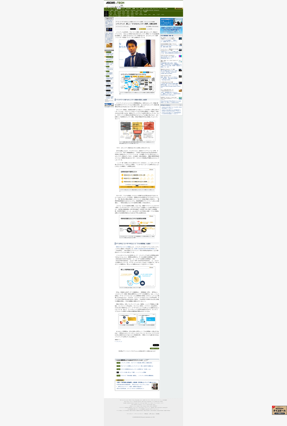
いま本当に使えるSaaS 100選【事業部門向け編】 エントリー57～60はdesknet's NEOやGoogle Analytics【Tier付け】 (171, 85)
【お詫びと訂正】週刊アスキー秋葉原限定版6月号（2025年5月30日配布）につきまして (171, 113)
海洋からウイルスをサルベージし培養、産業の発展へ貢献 (169, 46)
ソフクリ (162, 14)
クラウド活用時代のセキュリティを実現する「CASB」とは (136, 369)
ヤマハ (150, 14)
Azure (124, 14)
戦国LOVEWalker (167, 410)
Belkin (141, 13)
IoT (111, 8)
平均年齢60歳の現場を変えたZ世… (109, 93)
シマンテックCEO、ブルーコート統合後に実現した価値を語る (136, 362)
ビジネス (114, 8)
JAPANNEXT (119, 16)
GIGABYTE (123, 13)
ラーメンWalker (119, 410)
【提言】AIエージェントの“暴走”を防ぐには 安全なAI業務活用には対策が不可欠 (171, 52)
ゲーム (160, 8)
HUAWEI (132, 13)
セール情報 (165, 8)
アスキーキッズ (107, 10)
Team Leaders (141, 407)
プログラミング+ (139, 10)
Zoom (154, 14)
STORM (161, 401)
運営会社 (146, 413)
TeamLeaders (133, 10)
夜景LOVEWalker (147, 410)
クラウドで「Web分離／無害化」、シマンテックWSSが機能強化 (137, 375)
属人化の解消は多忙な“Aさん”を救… (110, 88)
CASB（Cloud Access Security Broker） (145, 248)
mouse (115, 11)
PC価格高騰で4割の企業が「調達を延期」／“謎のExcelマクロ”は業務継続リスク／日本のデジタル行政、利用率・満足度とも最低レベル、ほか (171, 65)
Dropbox (132, 14)
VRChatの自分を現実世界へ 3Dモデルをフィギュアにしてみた (133, 384)
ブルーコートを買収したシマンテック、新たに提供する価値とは (137, 366)
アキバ (147, 8)
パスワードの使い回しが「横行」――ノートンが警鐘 (132, 372)
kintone (119, 14)
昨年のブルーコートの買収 (123, 247)
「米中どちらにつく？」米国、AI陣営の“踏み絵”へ (129, 386)
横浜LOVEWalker (133, 410)
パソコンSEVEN (128, 11)
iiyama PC (139, 401)
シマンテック (119, 341)
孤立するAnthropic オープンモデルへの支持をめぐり (130, 388)
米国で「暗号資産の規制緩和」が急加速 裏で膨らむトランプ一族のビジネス (136, 382)
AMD (115, 13)
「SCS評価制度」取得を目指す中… (109, 73)
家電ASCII (116, 10)
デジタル (123, 8)
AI (108, 8)
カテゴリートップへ (154, 348)
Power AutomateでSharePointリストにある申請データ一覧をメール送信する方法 (171, 101)
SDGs (144, 10)
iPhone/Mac (128, 8)
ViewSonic (137, 13)
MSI (132, 11)
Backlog (140, 14)
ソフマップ (144, 404)
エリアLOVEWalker (126, 410)
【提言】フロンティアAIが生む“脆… (109, 69)
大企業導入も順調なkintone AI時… (109, 97)
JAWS (111, 14)
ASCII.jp (110, 3)
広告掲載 (157, 413)
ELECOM (110, 13)
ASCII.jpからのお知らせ (165, 105)
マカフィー (131, 401)
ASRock (127, 13)
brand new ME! (149, 404)
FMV (110, 11)
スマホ (151, 8)
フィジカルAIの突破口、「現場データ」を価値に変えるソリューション (169, 41)
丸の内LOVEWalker (160, 410)
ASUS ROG (119, 13)
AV (144, 8)
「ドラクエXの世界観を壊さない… (109, 59)
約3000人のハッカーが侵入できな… (110, 83)
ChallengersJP (156, 10)
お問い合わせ (152, 413)
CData (137, 14)
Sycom (123, 11)
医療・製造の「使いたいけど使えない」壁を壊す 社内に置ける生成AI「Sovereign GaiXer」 (169, 78)
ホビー (137, 8)
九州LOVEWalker (153, 410)
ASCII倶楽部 (179, 8)
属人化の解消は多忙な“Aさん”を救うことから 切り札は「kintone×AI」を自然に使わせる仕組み (169, 72)
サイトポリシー (130, 413)
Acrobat (115, 14)
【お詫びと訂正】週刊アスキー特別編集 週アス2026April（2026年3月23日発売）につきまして (171, 110)
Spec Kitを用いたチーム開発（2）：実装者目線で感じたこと (169, 57)
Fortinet (145, 14)
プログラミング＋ (147, 407)
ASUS (137, 11)
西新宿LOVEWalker (139, 410)
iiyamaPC (119, 11)
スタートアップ (155, 8)
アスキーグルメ (122, 10)
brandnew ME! (128, 16)
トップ (105, 8)
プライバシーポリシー (138, 413)
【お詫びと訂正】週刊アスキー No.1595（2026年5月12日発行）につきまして (172, 108)
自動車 (133, 8)
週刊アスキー (127, 10)
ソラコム (127, 14)
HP (140, 11)
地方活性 (146, 10)
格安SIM (112, 10)
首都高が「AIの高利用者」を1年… (109, 64)
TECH (120, 3)
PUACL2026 (151, 10)
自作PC (141, 8)
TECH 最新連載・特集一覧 (167, 35)
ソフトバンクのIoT (158, 14)
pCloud (154, 404)
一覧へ (180, 105)
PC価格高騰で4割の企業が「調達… (109, 54)
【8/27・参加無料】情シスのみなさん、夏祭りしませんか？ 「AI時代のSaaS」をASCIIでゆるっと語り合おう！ (171, 94)
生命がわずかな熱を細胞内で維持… (109, 78)
